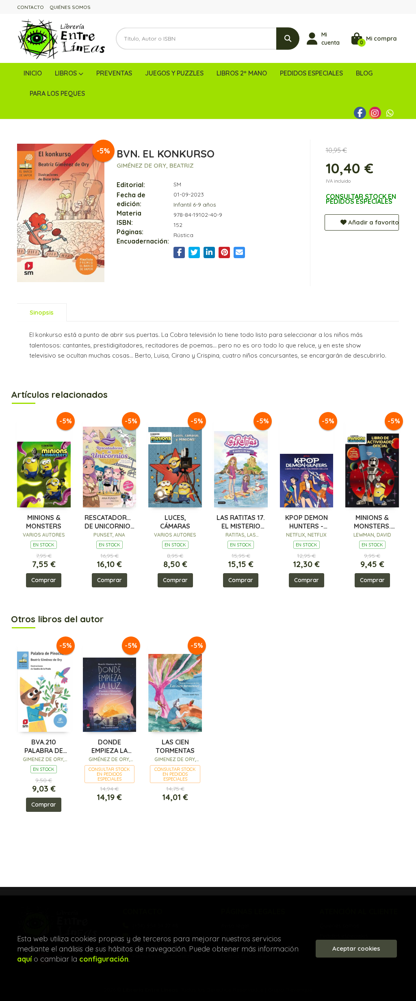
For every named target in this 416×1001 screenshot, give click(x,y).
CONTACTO (30, 7)
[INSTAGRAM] (375, 113)
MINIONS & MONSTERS (43, 521)
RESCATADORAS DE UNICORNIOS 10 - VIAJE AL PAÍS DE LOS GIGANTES (109, 522)
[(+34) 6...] (390, 113)
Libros (66, 73)
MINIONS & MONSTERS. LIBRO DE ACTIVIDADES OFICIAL (372, 522)
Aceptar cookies (356, 948)
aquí (24, 959)
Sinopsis (42, 312)
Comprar (43, 580)
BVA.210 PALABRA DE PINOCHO (43, 746)
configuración (103, 959)
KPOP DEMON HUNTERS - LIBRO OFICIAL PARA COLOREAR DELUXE (306, 522)
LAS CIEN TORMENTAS (175, 746)
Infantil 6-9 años (194, 204)
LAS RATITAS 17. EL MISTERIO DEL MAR (241, 522)
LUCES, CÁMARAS (175, 521)
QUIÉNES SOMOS (70, 7)
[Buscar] (287, 38)
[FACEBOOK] (360, 113)
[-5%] (44, 461)
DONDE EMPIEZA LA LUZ (109, 746)
